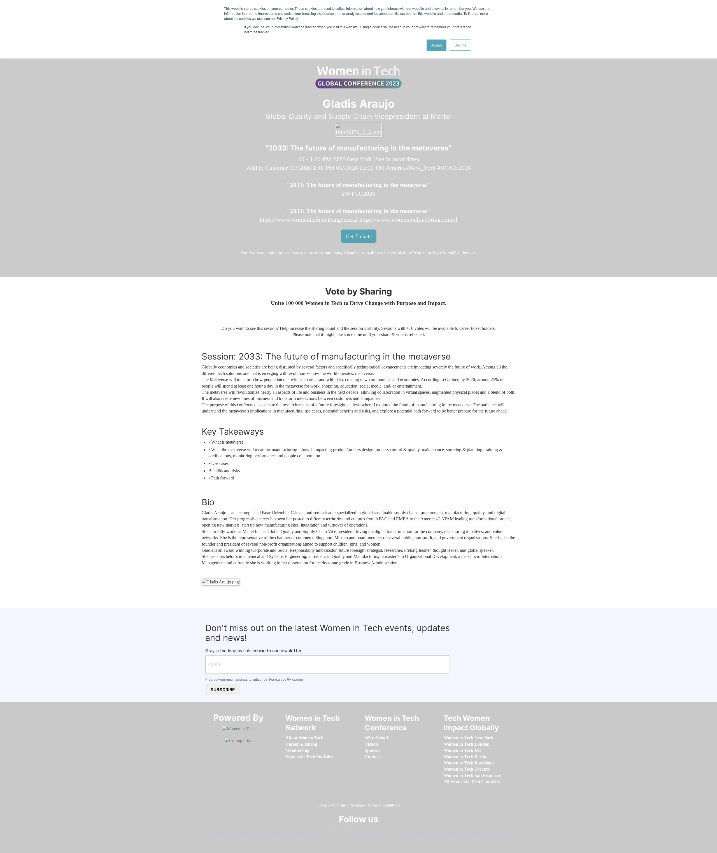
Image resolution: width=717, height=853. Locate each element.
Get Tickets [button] (359, 236)
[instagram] (358, 832)
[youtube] (393, 832)
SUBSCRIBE (222, 689)
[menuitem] (304, 737)
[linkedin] (340, 832)
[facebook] (322, 832)
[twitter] (375, 832)
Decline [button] (460, 45)
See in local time (396, 159)
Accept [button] (436, 45)
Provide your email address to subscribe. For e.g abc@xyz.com (254, 679)
